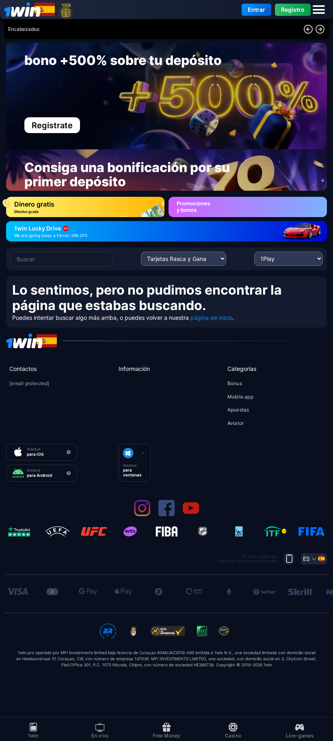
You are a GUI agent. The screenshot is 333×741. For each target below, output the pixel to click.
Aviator (235, 423)
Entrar (256, 9)
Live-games (300, 735)
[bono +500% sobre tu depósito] (166, 96)
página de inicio (211, 317)
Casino (233, 735)
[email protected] (29, 383)
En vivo (99, 735)
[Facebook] (166, 514)
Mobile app (240, 397)
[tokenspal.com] (24, 9)
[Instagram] (142, 514)
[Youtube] (191, 514)
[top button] (289, 559)
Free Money (167, 735)
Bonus (234, 383)
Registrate (52, 125)
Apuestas (238, 410)
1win (33, 735)
